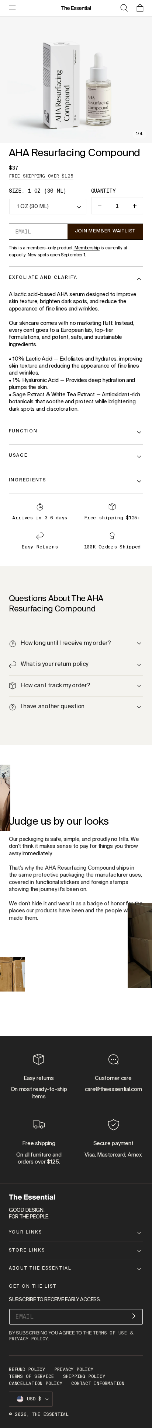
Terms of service (31, 1376)
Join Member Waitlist (105, 231)
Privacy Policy (28, 1339)
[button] (12, 8)
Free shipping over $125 (41, 176)
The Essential (50, 1414)
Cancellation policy (35, 1383)
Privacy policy (73, 1369)
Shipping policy (84, 1376)
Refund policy (27, 1369)
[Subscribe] (134, 1316)
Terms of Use (111, 1333)
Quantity (103, 190)
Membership (87, 248)
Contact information (97, 1383)
